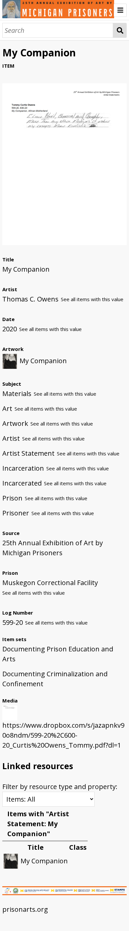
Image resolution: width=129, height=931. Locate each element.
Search (120, 30)
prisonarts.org (25, 909)
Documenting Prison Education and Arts (57, 653)
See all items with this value (92, 299)
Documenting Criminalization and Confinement (55, 678)
